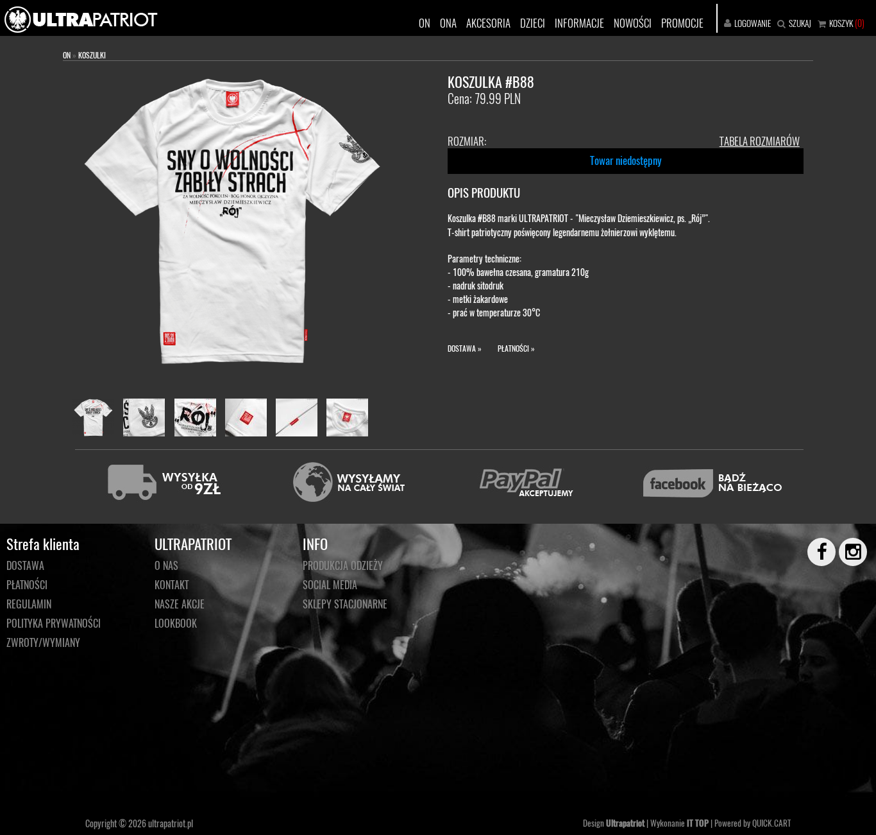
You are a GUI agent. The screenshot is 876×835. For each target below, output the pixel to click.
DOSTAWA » (465, 348)
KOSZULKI (92, 54)
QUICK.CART (771, 822)
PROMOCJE (682, 23)
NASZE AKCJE (180, 604)
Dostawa (25, 565)
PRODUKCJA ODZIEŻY (343, 565)
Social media (330, 584)
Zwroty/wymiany (43, 642)
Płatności (26, 584)
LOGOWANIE (752, 23)
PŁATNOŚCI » (516, 348)
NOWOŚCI (633, 23)
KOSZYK (841, 23)
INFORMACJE (579, 23)
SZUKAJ (800, 23)
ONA (448, 23)
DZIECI (532, 23)
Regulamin (28, 604)
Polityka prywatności (53, 623)
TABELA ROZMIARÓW (760, 141)
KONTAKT (172, 584)
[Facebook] (816, 552)
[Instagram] (847, 552)
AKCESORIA (488, 23)
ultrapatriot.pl (170, 823)
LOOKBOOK (176, 623)
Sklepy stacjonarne (345, 604)
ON (424, 23)
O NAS (166, 565)
